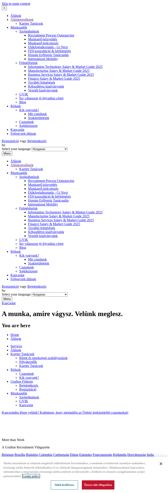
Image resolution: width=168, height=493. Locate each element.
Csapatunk (26, 122)
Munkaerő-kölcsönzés (43, 43)
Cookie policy (31, 476)
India (150, 455)
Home (14, 335)
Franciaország (102, 455)
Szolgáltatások (29, 31)
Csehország (61, 455)
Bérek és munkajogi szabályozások (43, 358)
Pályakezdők (28, 362)
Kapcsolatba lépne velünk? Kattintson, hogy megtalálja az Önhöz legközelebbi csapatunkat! (65, 412)
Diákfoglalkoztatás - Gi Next (48, 47)
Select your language (16, 149)
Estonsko (85, 455)
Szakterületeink (38, 118)
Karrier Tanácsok (31, 23)
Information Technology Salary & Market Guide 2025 (65, 67)
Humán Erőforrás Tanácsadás (48, 55)
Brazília (19, 455)
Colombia (45, 455)
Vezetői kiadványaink (43, 90)
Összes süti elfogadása (98, 484)
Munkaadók (18, 27)
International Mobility (43, 59)
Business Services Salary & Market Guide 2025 (61, 74)
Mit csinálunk (37, 114)
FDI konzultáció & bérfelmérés (49, 51)
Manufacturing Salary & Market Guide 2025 (58, 71)
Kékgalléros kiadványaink (46, 86)
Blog (22, 102)
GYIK (23, 94)
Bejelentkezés (36, 141)
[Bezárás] (161, 464)
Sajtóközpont (28, 126)
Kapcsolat (17, 129)
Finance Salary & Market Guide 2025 (54, 78)
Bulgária (32, 455)
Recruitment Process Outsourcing (51, 35)
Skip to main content (16, 3)
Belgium (8, 455)
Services (16, 346)
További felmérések (41, 82)
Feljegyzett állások (23, 133)
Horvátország (136, 455)
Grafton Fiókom (21, 381)
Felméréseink (28, 63)
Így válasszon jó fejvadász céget (41, 98)
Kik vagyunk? (29, 110)
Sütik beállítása (64, 484)
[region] (84, 475)
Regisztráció (10, 141)
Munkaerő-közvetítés (42, 39)
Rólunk (15, 106)
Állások (15, 15)
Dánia (74, 455)
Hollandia (119, 455)
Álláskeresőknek (21, 19)
